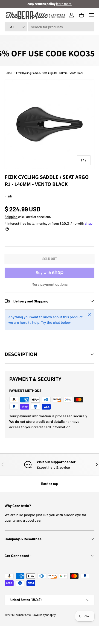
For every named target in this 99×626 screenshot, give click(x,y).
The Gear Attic (22, 614)
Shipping (11, 217)
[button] (81, 15)
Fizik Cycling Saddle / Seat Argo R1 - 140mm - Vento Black (49, 73)
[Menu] (92, 15)
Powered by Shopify (44, 614)
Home (8, 73)
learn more (64, 4)
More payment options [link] (50, 284)
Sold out (49, 259)
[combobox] (49, 26)
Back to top (49, 484)
